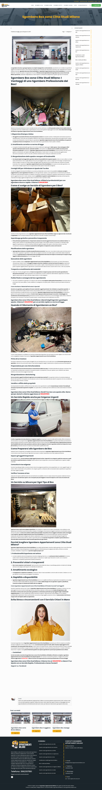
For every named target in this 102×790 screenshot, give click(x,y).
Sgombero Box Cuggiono (41, 728)
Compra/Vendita (49, 787)
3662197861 (97, 5)
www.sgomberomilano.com (70, 787)
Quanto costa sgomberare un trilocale (82, 83)
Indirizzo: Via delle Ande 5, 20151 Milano (74, 748)
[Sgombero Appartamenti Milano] (5, 5)
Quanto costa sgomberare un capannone (82, 46)
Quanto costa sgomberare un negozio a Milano (82, 63)
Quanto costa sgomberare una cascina (82, 36)
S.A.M (20, 31)
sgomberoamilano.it (58, 787)
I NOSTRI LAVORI (83, 1)
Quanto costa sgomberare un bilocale (82, 78)
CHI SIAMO (76, 1)
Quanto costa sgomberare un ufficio (82, 41)
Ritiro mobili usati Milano (80, 60)
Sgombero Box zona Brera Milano (18, 729)
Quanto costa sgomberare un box (82, 50)
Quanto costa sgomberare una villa (82, 31)
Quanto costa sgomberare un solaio (82, 68)
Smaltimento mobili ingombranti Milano (79, 55)
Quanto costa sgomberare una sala (82, 73)
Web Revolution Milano (69, 785)
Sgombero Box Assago (61, 728)
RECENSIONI (91, 1)
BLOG (96, 1)
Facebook (22, 666)
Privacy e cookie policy (31, 787)
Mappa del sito (40, 787)
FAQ (99, 1)
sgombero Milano (29, 757)
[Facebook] (12, 777)
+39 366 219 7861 (69, 768)
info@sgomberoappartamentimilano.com (75, 762)
